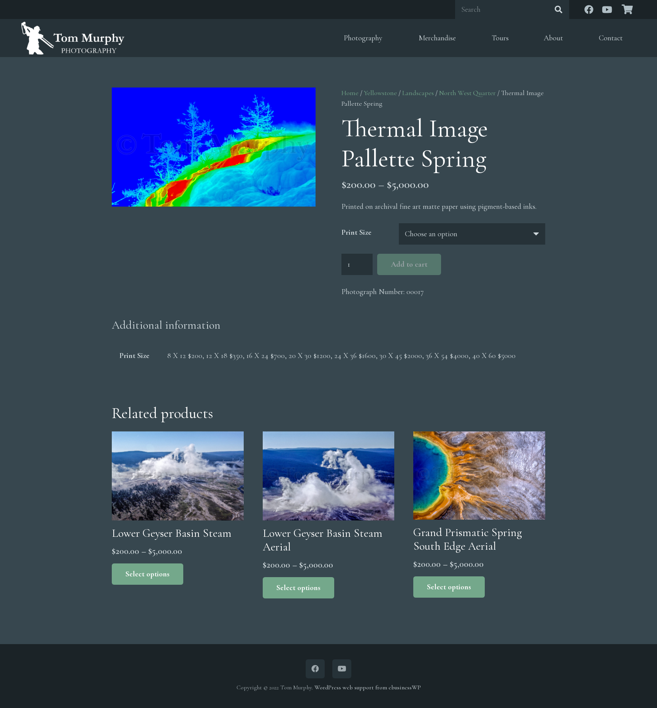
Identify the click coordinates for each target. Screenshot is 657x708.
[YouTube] (607, 9)
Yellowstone (380, 93)
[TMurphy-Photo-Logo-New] (73, 38)
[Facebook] (589, 9)
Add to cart (409, 264)
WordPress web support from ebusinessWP (367, 687)
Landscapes (418, 93)
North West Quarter (467, 93)
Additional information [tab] (166, 325)
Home (350, 93)
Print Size (356, 232)
